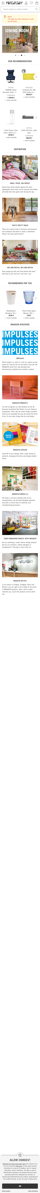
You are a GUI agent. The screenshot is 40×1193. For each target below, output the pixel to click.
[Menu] (3, 3)
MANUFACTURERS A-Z (20, 494)
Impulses (20, 358)
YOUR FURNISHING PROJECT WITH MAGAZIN (20, 538)
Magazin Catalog (20, 450)
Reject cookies (6, 1191)
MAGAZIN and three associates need (14, 1164)
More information (33, 1191)
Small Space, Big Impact (20, 183)
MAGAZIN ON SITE (20, 581)
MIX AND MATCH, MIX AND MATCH (20, 267)
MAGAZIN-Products (20, 403)
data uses (19, 1166)
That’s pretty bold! (20, 225)
